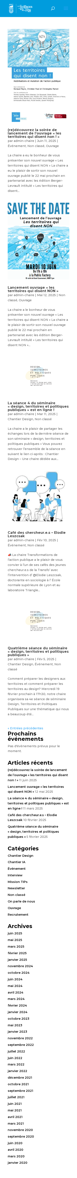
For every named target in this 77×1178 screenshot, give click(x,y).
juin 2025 (15, 933)
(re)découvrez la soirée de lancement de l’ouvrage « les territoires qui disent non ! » (34, 133)
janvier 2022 (17, 1071)
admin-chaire (24, 141)
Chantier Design (20, 419)
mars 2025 (16, 946)
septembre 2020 (21, 1136)
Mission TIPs (18, 882)
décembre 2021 (20, 1077)
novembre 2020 (20, 1130)
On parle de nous (21, 901)
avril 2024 (15, 992)
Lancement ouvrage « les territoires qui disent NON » (33, 289)
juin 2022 (15, 1058)
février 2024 (17, 1005)
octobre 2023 (18, 1019)
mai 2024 (15, 986)
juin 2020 (15, 1143)
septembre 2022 (21, 1045)
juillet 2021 (16, 1097)
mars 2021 (16, 1123)
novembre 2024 (20, 966)
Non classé (35, 146)
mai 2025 (15, 940)
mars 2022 (16, 1064)
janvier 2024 (17, 1012)
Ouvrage (52, 146)
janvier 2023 (17, 1032)
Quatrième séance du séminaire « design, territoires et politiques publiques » (38, 651)
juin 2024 (15, 979)
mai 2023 (15, 1025)
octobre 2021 (18, 1084)
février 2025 (17, 953)
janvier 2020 (17, 1163)
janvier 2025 (17, 960)
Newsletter (16, 888)
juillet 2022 (16, 1051)
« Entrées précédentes (25, 728)
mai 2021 (15, 1110)
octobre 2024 (19, 973)
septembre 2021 (20, 1091)
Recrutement (18, 915)
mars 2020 (16, 1156)
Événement (17, 146)
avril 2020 (15, 1150)
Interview (15, 875)
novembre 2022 (20, 1038)
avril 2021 (15, 1117)
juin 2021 (15, 1104)
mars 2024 (16, 999)
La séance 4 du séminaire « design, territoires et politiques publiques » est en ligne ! (38, 406)
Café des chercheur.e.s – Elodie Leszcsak (37, 534)
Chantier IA (16, 862)
